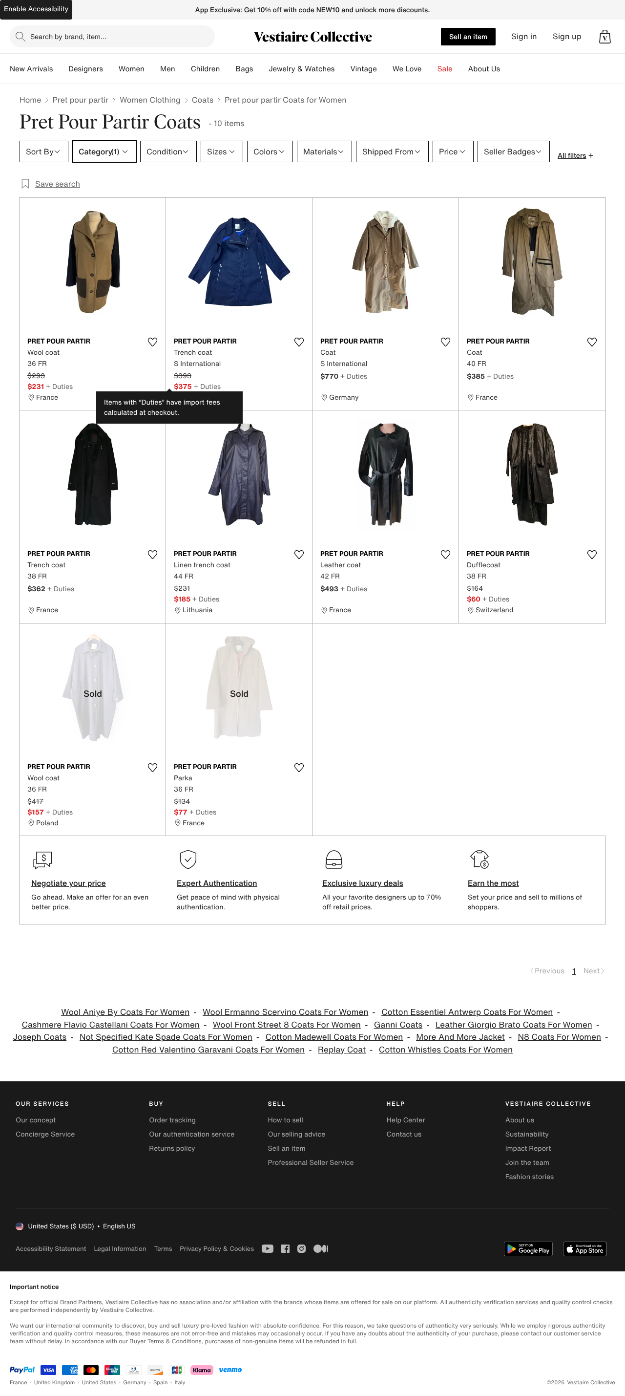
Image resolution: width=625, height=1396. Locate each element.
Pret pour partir (80, 100)
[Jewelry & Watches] (342, 69)
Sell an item (468, 36)
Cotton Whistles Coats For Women (446, 1050)
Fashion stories (529, 1177)
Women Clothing (150, 100)
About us (519, 1120)
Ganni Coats (398, 1025)
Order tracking (172, 1120)
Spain (160, 1382)
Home (30, 100)
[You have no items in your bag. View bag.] (605, 36)
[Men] (183, 69)
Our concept (36, 1120)
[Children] (227, 69)
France (18, 1382)
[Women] (152, 69)
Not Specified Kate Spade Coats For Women (166, 1037)
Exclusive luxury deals (362, 883)
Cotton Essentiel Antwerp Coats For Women (467, 1012)
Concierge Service (45, 1134)
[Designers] (111, 69)
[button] (605, 36)
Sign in (524, 36)
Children (205, 69)
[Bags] (261, 69)
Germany (134, 1382)
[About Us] (508, 69)
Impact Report (528, 1148)
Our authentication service (191, 1134)
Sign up (567, 36)
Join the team (527, 1163)
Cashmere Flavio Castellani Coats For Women (111, 1025)
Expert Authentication (217, 883)
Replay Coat (342, 1050)
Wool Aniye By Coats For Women (125, 1012)
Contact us (404, 1134)
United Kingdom (54, 1382)
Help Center (406, 1120)
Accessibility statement (51, 1248)
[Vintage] (385, 69)
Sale (445, 69)
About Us (484, 69)
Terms (163, 1248)
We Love (407, 69)
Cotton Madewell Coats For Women (334, 1037)
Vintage (363, 69)
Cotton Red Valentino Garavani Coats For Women (208, 1050)
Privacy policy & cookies (217, 1248)
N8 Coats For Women (560, 1037)
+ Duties (59, 386)
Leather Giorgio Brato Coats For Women (514, 1025)
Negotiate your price (68, 883)
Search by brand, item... (68, 36)
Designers (85, 69)
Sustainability (527, 1134)
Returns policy (172, 1148)
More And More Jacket (460, 1037)
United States (99, 1382)
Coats (202, 100)
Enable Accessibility (36, 9)
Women (132, 69)
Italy (180, 1382)
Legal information (120, 1248)
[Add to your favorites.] (152, 342)
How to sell (285, 1120)
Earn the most (493, 883)
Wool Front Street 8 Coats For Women (287, 1025)
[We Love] (430, 69)
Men (167, 69)
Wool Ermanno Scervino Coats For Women (285, 1012)
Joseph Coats (39, 1037)
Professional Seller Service (311, 1163)
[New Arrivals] (60, 69)
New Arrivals (31, 69)
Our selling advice (296, 1134)
